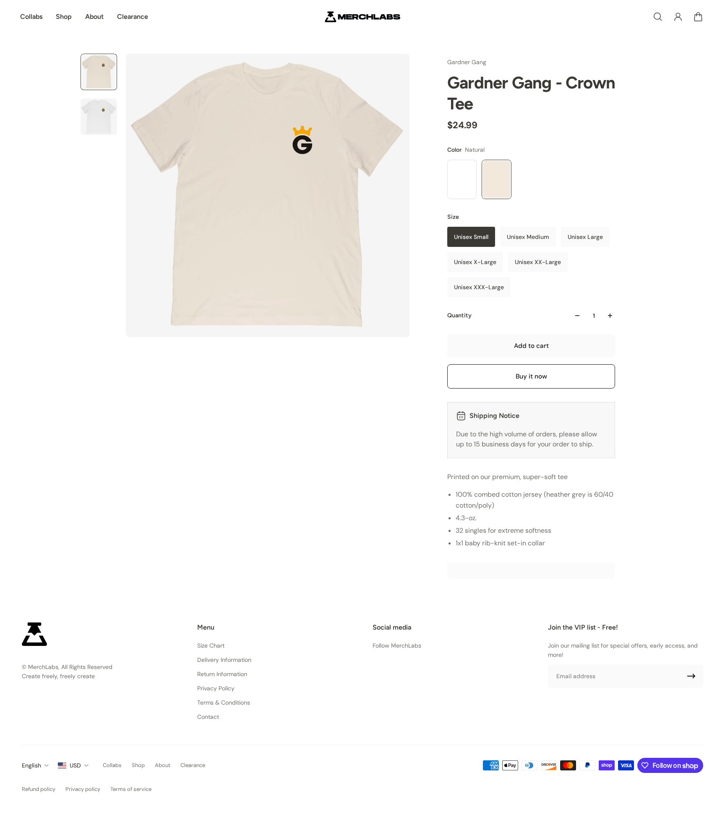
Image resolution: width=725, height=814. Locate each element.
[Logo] (362, 16)
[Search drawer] (658, 17)
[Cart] (698, 17)
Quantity (459, 315)
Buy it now (531, 376)
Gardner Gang (466, 62)
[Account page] (678, 17)
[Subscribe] (691, 676)
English (31, 765)
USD (75, 765)
